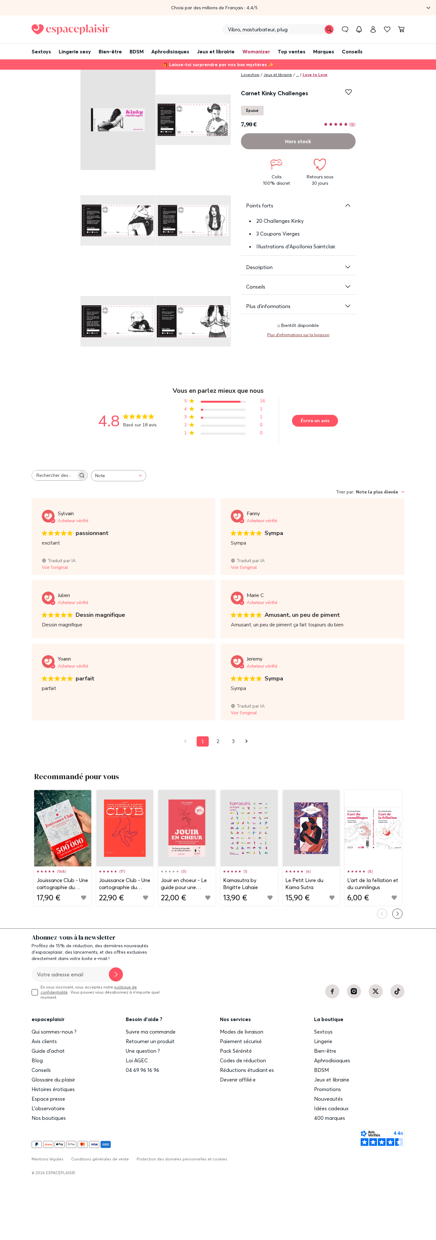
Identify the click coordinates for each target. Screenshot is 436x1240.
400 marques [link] (329, 1118)
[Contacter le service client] (345, 29)
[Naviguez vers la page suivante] (249, 741)
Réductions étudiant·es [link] (247, 1070)
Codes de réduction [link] (243, 1060)
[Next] (397, 914)
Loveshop (250, 74)
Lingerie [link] (323, 1041)
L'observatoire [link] (48, 1108)
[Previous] (382, 914)
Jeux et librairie (278, 74)
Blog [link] (37, 1060)
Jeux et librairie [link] (331, 1079)
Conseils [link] (41, 1070)
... (297, 74)
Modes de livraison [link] (241, 1031)
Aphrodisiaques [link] (332, 1060)
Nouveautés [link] (328, 1099)
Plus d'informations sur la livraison (298, 334)
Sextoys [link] (323, 1031)
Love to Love (315, 74)
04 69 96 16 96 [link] (142, 1070)
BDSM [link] (321, 1070)
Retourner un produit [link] (150, 1041)
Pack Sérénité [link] (236, 1051)
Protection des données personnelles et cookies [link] (182, 1159)
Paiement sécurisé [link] (241, 1041)
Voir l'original (55, 567)
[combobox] (118, 475)
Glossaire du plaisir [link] (53, 1079)
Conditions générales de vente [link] (100, 1159)
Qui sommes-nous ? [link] (54, 1031)
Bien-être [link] (325, 1051)
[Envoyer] (116, 974)
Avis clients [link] (44, 1041)
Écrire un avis (315, 421)
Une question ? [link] (143, 1051)
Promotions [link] (327, 1089)
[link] (373, 29)
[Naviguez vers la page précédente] (187, 741)
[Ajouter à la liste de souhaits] (349, 92)
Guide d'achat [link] (48, 1051)
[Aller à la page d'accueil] (70, 29)
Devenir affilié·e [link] (238, 1079)
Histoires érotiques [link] (53, 1089)
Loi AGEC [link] (137, 1060)
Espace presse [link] (48, 1099)
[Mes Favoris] (387, 29)
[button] (218, 7)
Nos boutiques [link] (49, 1118)
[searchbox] (54, 475)
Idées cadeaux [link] (331, 1108)
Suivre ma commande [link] (151, 1031)
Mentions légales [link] (48, 1159)
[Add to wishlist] (84, 898)
